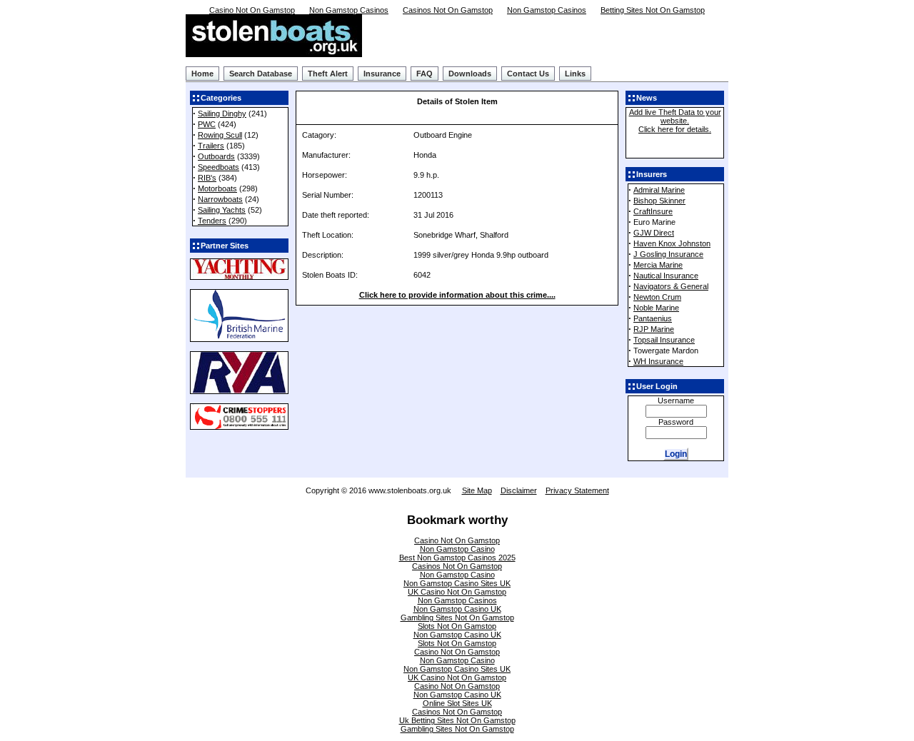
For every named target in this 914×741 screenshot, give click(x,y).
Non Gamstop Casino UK (457, 609)
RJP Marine (653, 329)
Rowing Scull (220, 135)
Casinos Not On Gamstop (448, 10)
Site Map (477, 490)
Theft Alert (328, 73)
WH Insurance (658, 361)
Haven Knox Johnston (671, 243)
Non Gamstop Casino (457, 549)
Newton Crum (657, 297)
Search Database (260, 73)
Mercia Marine (658, 265)
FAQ (424, 73)
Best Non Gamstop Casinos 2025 (457, 557)
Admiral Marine (659, 190)
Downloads (469, 73)
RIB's (207, 177)
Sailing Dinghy (222, 113)
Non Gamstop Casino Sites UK (457, 583)
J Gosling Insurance (668, 254)
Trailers (211, 145)
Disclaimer (519, 490)
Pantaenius (652, 318)
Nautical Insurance (665, 275)
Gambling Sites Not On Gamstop (457, 617)
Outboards (216, 156)
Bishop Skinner (659, 200)
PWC (207, 124)
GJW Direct (653, 232)
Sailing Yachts (222, 210)
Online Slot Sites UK (457, 703)
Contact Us (528, 73)
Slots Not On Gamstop (457, 626)
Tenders (212, 220)
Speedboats (218, 167)
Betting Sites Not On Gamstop (653, 10)
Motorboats (217, 188)
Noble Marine (656, 307)
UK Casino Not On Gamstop (457, 592)
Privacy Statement (577, 490)
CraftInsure (653, 211)
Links (575, 73)
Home (202, 73)
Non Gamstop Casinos (348, 10)
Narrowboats (220, 199)
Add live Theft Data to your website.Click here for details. (675, 120)
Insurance (382, 73)
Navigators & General (670, 286)
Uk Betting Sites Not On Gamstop (457, 720)
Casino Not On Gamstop (252, 10)
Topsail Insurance (664, 340)
